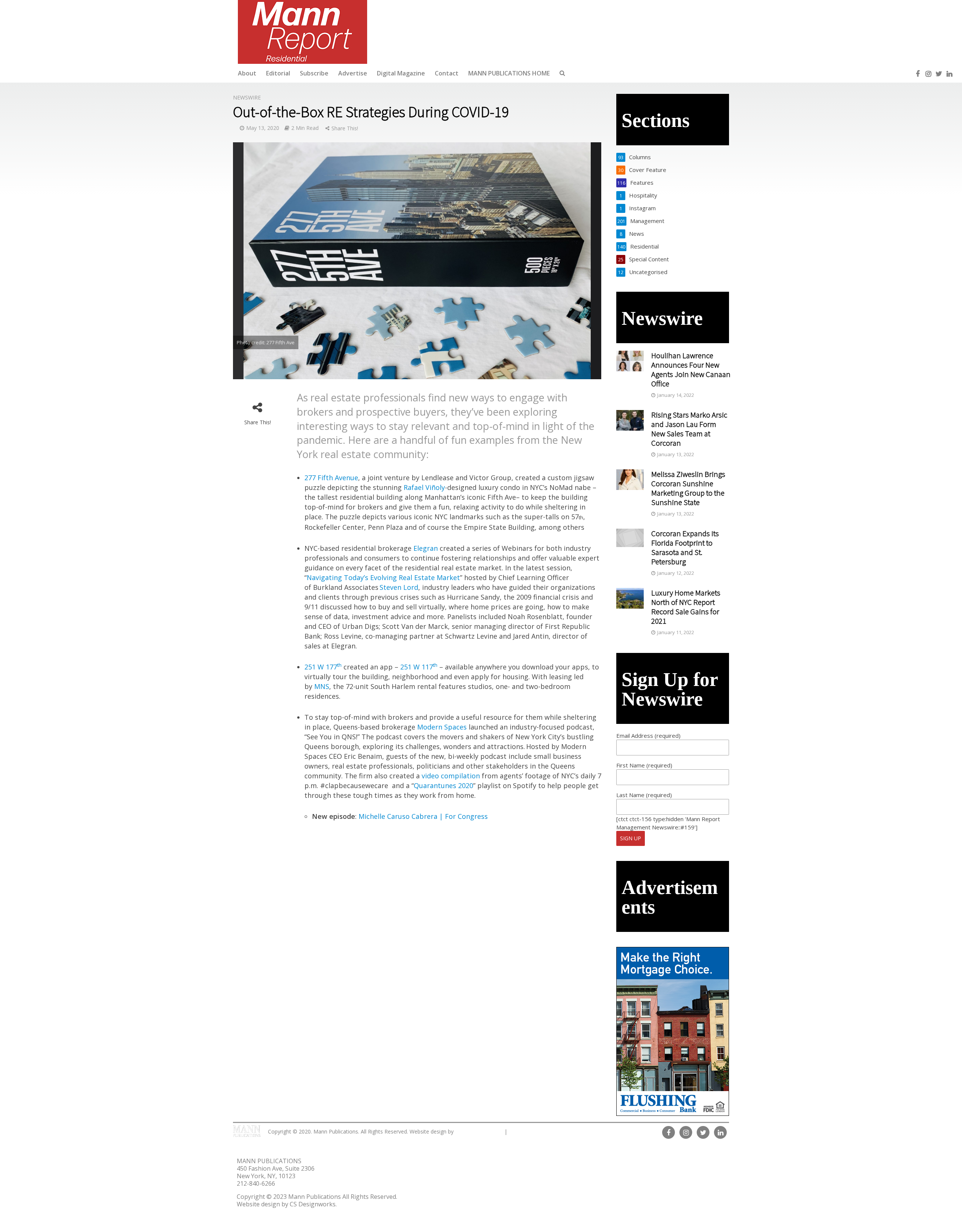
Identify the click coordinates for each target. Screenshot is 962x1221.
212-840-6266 (256, 1183)
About (247, 73)
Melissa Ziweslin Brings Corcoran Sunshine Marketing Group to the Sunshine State (688, 488)
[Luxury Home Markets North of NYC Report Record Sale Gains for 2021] (630, 597)
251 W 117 (418, 666)
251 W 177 (323, 666)
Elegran (425, 548)
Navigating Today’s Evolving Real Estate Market (383, 577)
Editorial (278, 73)
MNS (321, 686)
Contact (446, 73)
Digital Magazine (401, 73)
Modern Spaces (442, 726)
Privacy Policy (530, 1131)
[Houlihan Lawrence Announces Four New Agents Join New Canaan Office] (630, 360)
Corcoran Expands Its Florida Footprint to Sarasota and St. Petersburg (685, 547)
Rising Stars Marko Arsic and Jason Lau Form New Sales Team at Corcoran (689, 429)
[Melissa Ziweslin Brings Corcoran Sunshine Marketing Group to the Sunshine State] (630, 478)
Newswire (247, 97)
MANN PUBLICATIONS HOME (509, 73)
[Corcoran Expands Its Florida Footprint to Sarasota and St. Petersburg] (630, 537)
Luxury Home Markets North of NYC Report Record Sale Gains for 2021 (685, 607)
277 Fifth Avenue (331, 477)
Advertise (352, 73)
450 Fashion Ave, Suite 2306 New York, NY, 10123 (276, 1172)
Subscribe (314, 73)
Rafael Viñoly (424, 487)
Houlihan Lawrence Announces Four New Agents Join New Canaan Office (691, 369)
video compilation (451, 775)
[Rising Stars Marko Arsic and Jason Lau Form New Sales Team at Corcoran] (630, 419)
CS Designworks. (479, 1131)
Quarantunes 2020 (443, 785)
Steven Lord (399, 587)
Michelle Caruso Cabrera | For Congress (423, 816)
